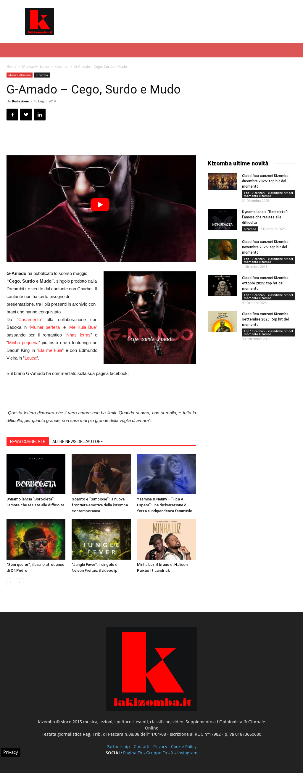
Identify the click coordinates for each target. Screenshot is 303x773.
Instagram (187, 753)
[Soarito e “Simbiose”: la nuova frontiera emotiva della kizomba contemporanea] (101, 474)
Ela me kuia (50, 350)
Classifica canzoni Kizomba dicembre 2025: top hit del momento (265, 181)
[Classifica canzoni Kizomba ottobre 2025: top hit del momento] (222, 285)
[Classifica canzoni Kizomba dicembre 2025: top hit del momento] (222, 181)
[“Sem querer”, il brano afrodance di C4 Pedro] (36, 539)
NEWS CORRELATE (27, 441)
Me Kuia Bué (82, 327)
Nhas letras (78, 334)
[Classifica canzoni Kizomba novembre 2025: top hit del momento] (222, 249)
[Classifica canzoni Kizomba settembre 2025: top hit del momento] (222, 321)
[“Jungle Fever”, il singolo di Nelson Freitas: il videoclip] (101, 539)
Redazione (20, 101)
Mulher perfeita (45, 327)
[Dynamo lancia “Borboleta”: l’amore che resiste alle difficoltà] (36, 474)
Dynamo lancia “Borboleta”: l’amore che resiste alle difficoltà (265, 217)
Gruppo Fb (156, 753)
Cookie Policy (183, 746)
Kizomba (61, 66)
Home (12, 66)
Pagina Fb (132, 753)
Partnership (118, 746)
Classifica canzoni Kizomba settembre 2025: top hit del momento (265, 319)
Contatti (141, 746)
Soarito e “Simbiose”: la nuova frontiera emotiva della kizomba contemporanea (100, 505)
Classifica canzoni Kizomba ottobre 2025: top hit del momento (265, 283)
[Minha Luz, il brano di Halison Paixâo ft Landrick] (166, 539)
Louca (30, 357)
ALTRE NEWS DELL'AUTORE (77, 441)
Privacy (160, 746)
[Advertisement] (189, 21)
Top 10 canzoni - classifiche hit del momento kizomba (268, 194)
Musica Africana (35, 66)
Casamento (29, 319)
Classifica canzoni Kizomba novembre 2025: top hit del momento (265, 247)
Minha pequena (23, 342)
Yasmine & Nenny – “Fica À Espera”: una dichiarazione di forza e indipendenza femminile (164, 505)
